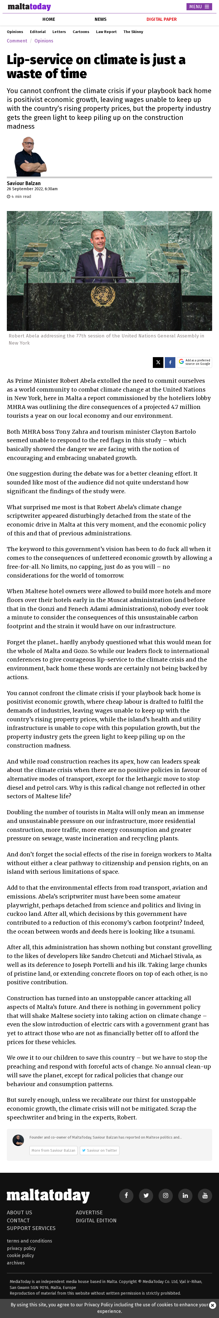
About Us (19, 1212)
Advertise (89, 1212)
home (48, 19)
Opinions (15, 32)
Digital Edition (96, 1220)
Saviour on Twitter (102, 1150)
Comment (17, 41)
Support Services (31, 1228)
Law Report (106, 32)
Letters (59, 32)
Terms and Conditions (29, 1241)
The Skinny (133, 32)
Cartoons (81, 32)
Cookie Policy (20, 1255)
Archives (16, 1263)
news (101, 19)
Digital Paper (162, 19)
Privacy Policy (21, 1248)
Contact (18, 1220)
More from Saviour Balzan (53, 1150)
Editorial (38, 32)
